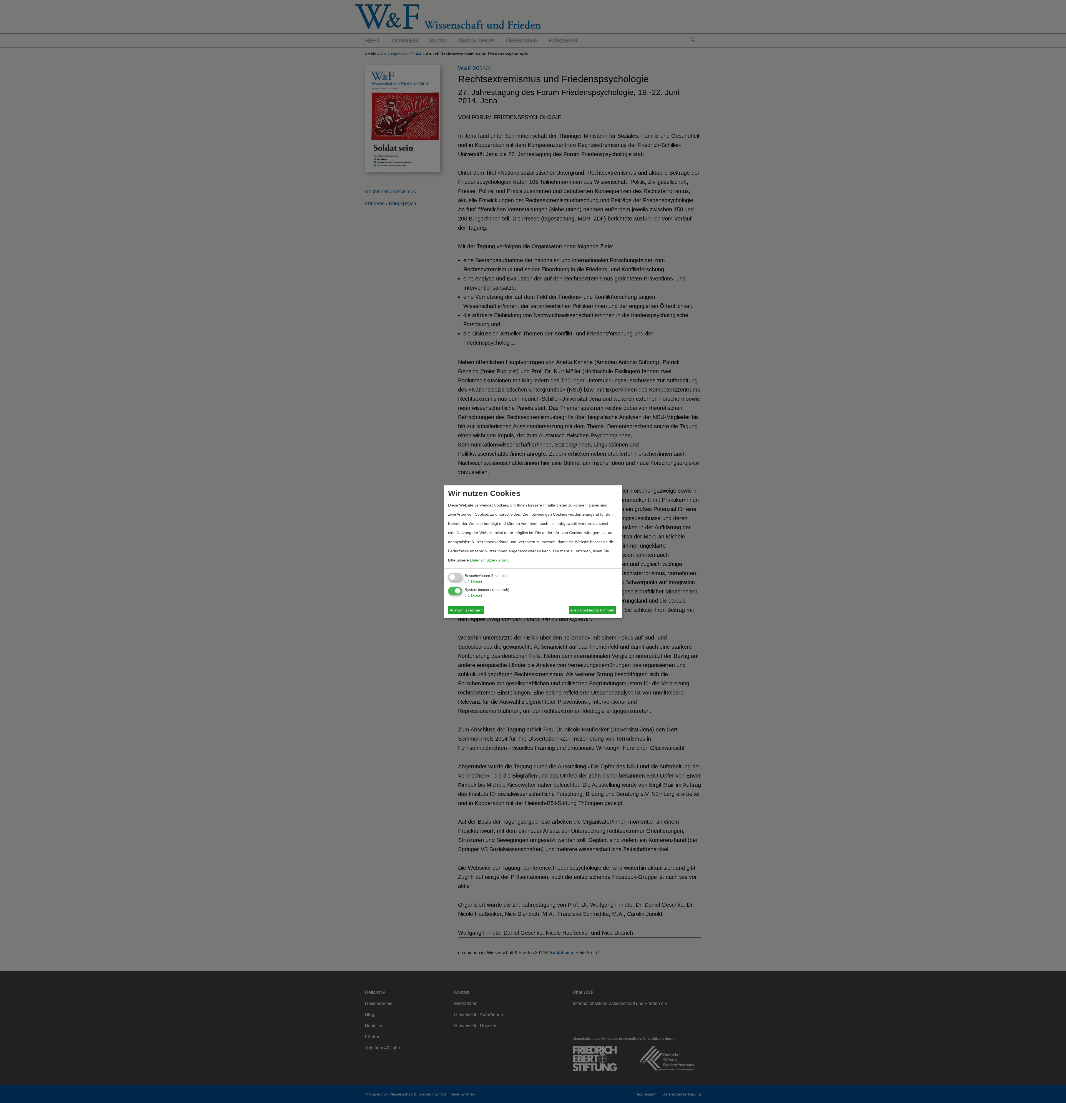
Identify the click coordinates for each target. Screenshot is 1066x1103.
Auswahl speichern (466, 610)
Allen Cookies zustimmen (592, 610)
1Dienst (473, 581)
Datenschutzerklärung (489, 560)
